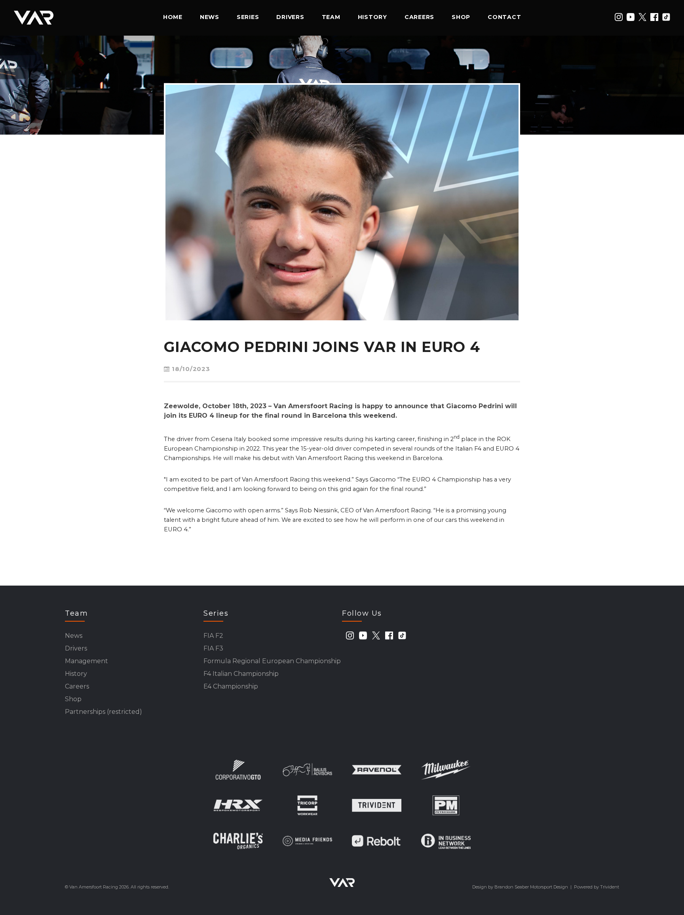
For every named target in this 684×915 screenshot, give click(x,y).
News (209, 17)
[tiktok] (666, 17)
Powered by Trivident (596, 887)
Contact (504, 17)
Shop (461, 17)
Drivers (290, 17)
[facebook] (654, 17)
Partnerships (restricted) (103, 711)
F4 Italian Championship (241, 673)
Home (172, 17)
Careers (419, 17)
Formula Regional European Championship (272, 661)
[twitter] (642, 17)
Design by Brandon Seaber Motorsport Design (520, 887)
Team (331, 17)
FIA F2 (213, 635)
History (372, 17)
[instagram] (619, 17)
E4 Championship (230, 686)
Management (86, 661)
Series (248, 17)
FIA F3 (213, 648)
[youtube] (631, 17)
